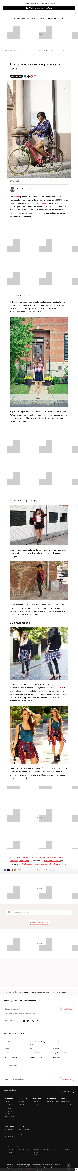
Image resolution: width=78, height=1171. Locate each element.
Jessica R (33, 857)
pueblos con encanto (37, 1057)
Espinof (35, 1105)
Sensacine (36, 1101)
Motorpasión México (65, 1150)
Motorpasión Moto (67, 1105)
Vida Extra (22, 1105)
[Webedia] (10, 1090)
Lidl (52, 51)
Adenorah (42, 857)
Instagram (28, 1020)
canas (27, 51)
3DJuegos (22, 1101)
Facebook (25, 76)
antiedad (56, 1057)
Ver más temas (11, 1065)
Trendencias (8, 1129)
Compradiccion (10, 1136)
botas (7, 1053)
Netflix (58, 51)
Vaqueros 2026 (24, 992)
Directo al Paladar (52, 1101)
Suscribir (68, 1009)
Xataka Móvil (9, 1105)
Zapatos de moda (60, 1053)
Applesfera (8, 1108)
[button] (23, 188)
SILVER (60, 18)
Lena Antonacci (22, 857)
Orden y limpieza (11, 1057)
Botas (65, 51)
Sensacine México (39, 1149)
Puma (71, 51)
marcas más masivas (38, 203)
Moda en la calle (49, 870)
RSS (33, 1020)
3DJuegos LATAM (24, 1149)
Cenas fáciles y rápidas (59, 992)
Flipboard (31, 76)
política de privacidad (29, 1013)
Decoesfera (8, 1133)
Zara (38, 870)
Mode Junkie (24, 860)
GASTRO (42, 18)
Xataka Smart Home (9, 1112)
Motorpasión (65, 1101)
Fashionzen (51, 857)
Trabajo (56, 1042)
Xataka (7, 1101)
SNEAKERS (52, 18)
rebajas (20, 51)
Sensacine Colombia (36, 1153)
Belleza (56, 1048)
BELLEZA (17, 18)
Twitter (28, 76)
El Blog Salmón (24, 1129)
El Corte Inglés (43, 51)
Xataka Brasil (9, 1152)
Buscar (65, 1079)
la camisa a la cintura (55, 688)
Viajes (7, 1048)
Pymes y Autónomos (22, 1134)
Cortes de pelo (34, 1053)
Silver (31, 1048)
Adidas (34, 51)
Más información (25, 1169)
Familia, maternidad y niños (37, 1043)
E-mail (35, 76)
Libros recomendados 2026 (40, 992)
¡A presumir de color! (52, 860)
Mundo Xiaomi (9, 1116)
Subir (66, 1091)
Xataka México (9, 1149)
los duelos (60, 203)
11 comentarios (17, 76)
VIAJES (34, 18)
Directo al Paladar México (52, 1150)
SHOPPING (26, 18)
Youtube (23, 1020)
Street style (29, 870)
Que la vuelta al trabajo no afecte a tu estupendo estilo (44, 864)
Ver (40, 922)
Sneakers (8, 1042)
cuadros (16, 197)
